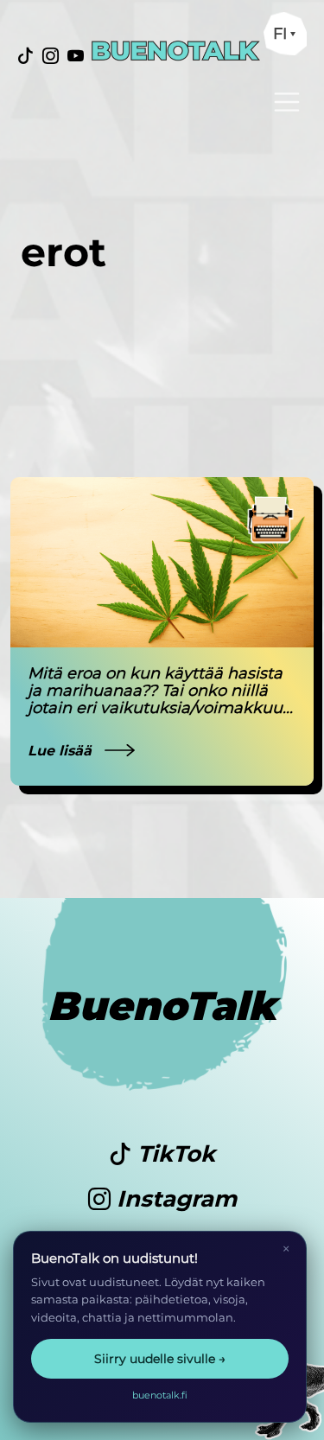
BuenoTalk (162, 1005)
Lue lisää (62, 750)
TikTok (173, 1154)
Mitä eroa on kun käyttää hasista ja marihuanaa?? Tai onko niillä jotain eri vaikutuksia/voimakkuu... (160, 690)
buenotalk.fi (159, 1395)
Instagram (174, 1199)
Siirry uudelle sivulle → (160, 1359)
